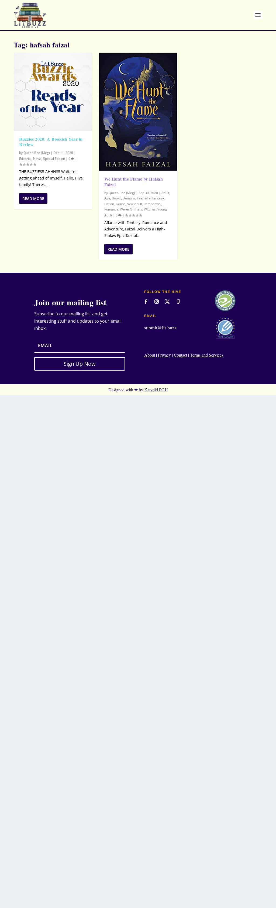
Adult (165, 193)
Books (116, 198)
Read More (33, 198)
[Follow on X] (167, 301)
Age (107, 198)
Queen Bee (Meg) (36, 152)
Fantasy (158, 198)
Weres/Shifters (131, 209)
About (149, 355)
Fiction (109, 204)
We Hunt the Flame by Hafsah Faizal (133, 182)
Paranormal (152, 204)
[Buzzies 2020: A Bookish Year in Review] (53, 92)
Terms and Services (206, 355)
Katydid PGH (156, 389)
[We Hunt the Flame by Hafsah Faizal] (138, 112)
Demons (129, 198)
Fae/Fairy (144, 198)
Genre (120, 204)
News (37, 158)
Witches (150, 209)
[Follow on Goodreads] (178, 301)
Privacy (164, 355)
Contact (180, 355)
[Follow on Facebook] (146, 301)
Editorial (25, 158)
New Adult (134, 204)
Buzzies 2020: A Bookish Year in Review (51, 142)
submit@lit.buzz (160, 327)
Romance (111, 209)
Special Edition (54, 158)
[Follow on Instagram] (156, 301)
